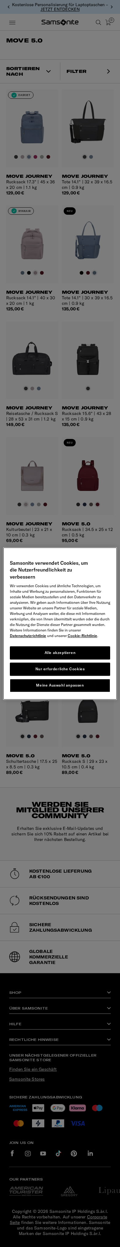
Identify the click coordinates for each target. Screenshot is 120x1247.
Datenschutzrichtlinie (28, 635)
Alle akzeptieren (60, 652)
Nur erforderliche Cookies (60, 669)
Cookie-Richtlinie (82, 635)
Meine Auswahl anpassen (60, 685)
